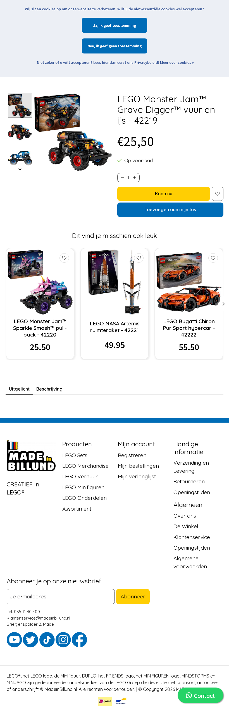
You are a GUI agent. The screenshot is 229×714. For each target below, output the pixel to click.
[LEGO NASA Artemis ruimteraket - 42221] (114, 282)
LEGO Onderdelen (84, 497)
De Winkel (185, 526)
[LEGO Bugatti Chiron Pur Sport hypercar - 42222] (188, 282)
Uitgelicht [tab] (19, 389)
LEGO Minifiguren (83, 487)
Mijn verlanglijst (137, 476)
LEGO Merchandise (85, 465)
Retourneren (189, 481)
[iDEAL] (105, 702)
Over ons (184, 515)
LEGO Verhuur (80, 476)
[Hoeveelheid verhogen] (134, 177)
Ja (95, 25)
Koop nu (163, 193)
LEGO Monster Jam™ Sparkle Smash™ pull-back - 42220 (40, 328)
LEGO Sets (74, 455)
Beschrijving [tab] (49, 389)
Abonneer (133, 596)
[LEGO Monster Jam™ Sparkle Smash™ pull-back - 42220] (40, 282)
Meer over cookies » (177, 62)
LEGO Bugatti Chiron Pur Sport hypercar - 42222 (189, 328)
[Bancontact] (121, 702)
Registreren (132, 455)
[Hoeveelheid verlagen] (122, 177)
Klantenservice (191, 537)
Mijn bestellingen (138, 465)
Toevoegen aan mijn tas (170, 209)
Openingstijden (191, 492)
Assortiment (76, 508)
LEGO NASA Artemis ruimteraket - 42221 (115, 326)
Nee (90, 45)
